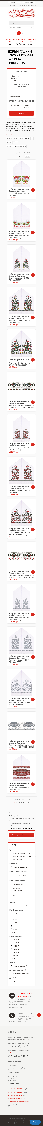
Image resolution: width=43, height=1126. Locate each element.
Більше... (14, 932)
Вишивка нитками (21, 966)
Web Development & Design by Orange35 (20, 1120)
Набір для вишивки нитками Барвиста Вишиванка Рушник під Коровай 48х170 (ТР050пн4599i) (19, 319)
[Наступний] (26, 156)
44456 (16, 943)
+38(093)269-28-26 (20, 40)
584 (15, 955)
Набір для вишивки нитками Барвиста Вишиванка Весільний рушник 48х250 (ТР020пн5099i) (19, 192)
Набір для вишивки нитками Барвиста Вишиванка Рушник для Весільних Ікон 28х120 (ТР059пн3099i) (19, 701)
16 (15, 923)
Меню (15, 23)
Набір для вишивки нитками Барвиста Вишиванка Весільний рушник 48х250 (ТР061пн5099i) (19, 786)
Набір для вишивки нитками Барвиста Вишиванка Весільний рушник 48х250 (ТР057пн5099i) (19, 617)
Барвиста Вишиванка (15, 78)
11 (15, 913)
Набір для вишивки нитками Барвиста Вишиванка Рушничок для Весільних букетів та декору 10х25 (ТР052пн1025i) (21, 404)
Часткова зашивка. (21, 973)
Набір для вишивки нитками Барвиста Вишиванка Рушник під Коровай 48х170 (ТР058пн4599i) (19, 659)
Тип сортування (11, 138)
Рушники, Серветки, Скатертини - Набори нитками (20, 825)
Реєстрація (38, 5)
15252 (16, 940)
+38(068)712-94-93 (10, 40)
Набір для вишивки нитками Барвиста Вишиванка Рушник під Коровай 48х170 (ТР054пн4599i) (19, 489)
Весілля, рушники (21, 906)
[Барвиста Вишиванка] (21, 13)
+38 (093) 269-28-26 (17, 1022)
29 (15, 920)
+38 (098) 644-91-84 (16, 1095)
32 (15, 916)
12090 (16, 952)
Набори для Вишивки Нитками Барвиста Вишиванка (21, 820)
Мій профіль (11, 5)
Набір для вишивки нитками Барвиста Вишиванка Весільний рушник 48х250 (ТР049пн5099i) (19, 277)
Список (16, 142)
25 (15, 929)
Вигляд (9, 142)
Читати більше (11, 135)
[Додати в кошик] (33, 190)
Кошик (24, 33)
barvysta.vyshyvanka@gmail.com (19, 1101)
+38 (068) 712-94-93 (16, 1089)
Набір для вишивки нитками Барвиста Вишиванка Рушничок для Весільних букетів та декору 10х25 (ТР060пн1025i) (21, 744)
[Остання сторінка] (28, 156)
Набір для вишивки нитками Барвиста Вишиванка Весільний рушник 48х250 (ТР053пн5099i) (19, 447)
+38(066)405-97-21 (31, 40)
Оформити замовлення (23, 5)
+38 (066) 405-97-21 (16, 1098)
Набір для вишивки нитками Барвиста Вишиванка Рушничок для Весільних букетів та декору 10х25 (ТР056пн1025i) (21, 574)
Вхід (32, 5)
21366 (16, 949)
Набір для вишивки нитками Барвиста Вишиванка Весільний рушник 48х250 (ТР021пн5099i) (19, 235)
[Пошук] (32, 27)
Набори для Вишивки (15, 816)
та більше (22, 859)
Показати (10, 146)
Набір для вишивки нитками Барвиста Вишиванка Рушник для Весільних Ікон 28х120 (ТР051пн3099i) (19, 362)
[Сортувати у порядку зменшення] (32, 138)
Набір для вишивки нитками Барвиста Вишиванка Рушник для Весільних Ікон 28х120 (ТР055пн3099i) (19, 532)
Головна (11, 813)
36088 (16, 946)
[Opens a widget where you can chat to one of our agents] (35, 1122)
